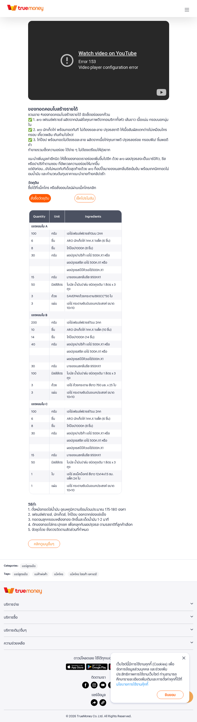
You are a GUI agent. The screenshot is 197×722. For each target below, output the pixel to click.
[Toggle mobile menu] (187, 9)
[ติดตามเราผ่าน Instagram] (95, 685)
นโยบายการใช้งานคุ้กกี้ (132, 684)
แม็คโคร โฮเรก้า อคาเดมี (83, 574)
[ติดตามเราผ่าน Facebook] (86, 685)
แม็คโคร (58, 574)
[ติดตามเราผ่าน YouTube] (103, 685)
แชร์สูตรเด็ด (29, 566)
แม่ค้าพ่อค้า (40, 574)
